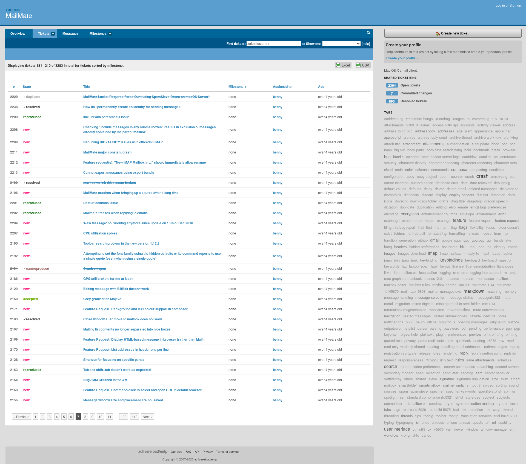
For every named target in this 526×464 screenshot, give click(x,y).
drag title (458, 201)
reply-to (510, 353)
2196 (14, 192)
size (494, 378)
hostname (450, 246)
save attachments (480, 359)
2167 (14, 329)
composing (478, 169)
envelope (467, 213)
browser (509, 149)
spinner (509, 391)
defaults (415, 188)
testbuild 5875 (439, 409)
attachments (433, 143)
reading (433, 346)
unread (464, 422)
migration (402, 303)
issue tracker (502, 253)
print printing (493, 334)
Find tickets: (236, 43)
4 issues (423, 124)
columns (422, 169)
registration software (400, 353)
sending (467, 372)
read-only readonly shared (404, 346)
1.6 (494, 118)
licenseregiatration (480, 266)
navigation (392, 315)
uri (488, 422)
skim (504, 378)
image (513, 246)
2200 (14, 116)
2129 (14, 288)
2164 (14, 379)
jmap (388, 260)
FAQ (188, 451)
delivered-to (509, 188)
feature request (481, 220)
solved (488, 385)
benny (277, 96)
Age (321, 86)
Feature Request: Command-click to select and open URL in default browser (142, 389)
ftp (506, 233)
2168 (14, 389)
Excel (346, 65)
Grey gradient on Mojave (102, 298)
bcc (504, 143)
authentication (458, 143)
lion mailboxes (405, 272)
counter (457, 176)
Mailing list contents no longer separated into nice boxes (127, 329)
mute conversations (488, 309)
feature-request (507, 220)
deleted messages (483, 188)
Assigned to (282, 86)
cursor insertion (396, 182)
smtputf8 (474, 385)
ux (429, 429)
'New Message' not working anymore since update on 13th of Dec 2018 (138, 223)
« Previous (21, 416)
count (444, 176)
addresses (446, 131)
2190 (14, 243)
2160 (14, 298)
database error (447, 182)
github (423, 240)
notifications (393, 321)
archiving (511, 137)
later (434, 266)
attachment (412, 143)
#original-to (461, 118)
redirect (490, 346)
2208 (14, 129)
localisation (428, 272)
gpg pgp (478, 240)
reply (464, 353)
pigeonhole (409, 334)
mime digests (423, 303)
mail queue (485, 278)
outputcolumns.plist (399, 328)
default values (395, 188)
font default (416, 233)
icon (481, 246)
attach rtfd (392, 143)
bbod (495, 143)
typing (389, 422)
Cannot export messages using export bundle (118, 172)
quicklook (463, 340)
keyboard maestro (496, 260)
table (514, 403)
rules (459, 359)
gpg (466, 240)
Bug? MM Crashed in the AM (105, 379)
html (463, 246)
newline (489, 315)
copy (410, 176)
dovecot (401, 201)
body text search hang (444, 149)
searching (485, 366)
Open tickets (404, 85)
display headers (461, 194)
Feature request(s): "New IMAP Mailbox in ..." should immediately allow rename (144, 162)
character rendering (476, 162)
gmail (434, 240)
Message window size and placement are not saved (123, 400)
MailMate (19, 15)
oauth (420, 321)
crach (469, 176)
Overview (17, 33)
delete (439, 188)
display (441, 194)
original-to (497, 321)
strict (459, 397)
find (421, 227)
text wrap (492, 409)
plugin (440, 334)
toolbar (441, 415)
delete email (456, 188)
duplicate (407, 207)
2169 (14, 339)
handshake (502, 240)
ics (489, 246)
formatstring (437, 233)
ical (472, 246)
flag (454, 227)
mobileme (436, 309)
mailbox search (444, 284)
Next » (147, 416)
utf (415, 429)
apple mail (503, 131)
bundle (398, 156)
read (510, 340)
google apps (451, 240)
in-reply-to (471, 253)
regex (502, 346)
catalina (485, 156)
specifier (437, 391)
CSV (365, 65)
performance (494, 328)
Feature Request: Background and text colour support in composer (135, 308)
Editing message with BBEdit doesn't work (116, 288)
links (387, 272)
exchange (391, 220)
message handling (398, 297)
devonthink (392, 194)
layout (445, 266)
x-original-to (410, 435)
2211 (14, 152)
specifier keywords (461, 391)
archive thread (460, 137)
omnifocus (447, 321)
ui (417, 422)
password (451, 328)
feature (459, 220)
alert (468, 131)
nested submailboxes (450, 315)
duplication (425, 207)
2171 (14, 308)
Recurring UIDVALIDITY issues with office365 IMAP (123, 142)
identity (499, 246)
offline (431, 321)
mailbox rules (419, 284)
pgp (509, 328)
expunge (443, 220)
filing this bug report (399, 227)
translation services (476, 415)
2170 (14, 349)
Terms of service (227, 451)
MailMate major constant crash (107, 152)
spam (403, 391)
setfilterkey (393, 378)
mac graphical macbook (403, 278)
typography (405, 422)
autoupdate (480, 143)
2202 (14, 212)
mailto (433, 291)
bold (467, 149)
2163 (14, 369)
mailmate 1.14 (483, 284)
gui (489, 240)
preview (475, 334)
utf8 (422, 429)
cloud (388, 169)
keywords (391, 266)
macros (453, 278)
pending (475, 328)
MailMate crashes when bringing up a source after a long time (131, 192)
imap (433, 253)
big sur (399, 149)
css (513, 176)
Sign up (515, 5)
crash (482, 175)
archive (409, 137)
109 (124, 416)
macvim (468, 278)
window (472, 429)
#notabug (442, 118)
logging (445, 272)
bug (387, 156)
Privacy (208, 451)
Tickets (41, 33)
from (497, 233)
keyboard (472, 260)
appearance (483, 131)
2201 (14, 202)
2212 (14, 162)
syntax (502, 403)
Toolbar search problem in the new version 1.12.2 (121, 243)
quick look (445, 340)
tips (418, 415)
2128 (14, 359)
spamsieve (419, 391)
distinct (482, 194)
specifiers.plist (489, 391)
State (27, 86)
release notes (429, 353)
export (429, 220)
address (509, 124)
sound (514, 385)
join (397, 260)
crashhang (499, 176)
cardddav (469, 156)
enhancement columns (439, 213)
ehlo (452, 207)
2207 (14, 233)
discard (427, 194)
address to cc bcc (398, 131)
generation (407, 240)
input (485, 253)
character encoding (444, 162)
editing (441, 207)
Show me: (313, 43)
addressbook (425, 131)
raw (501, 340)
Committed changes (411, 93)
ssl (402, 397)
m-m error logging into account (477, 272)
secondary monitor (398, 372)
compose (459, 169)
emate (463, 207)
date (464, 182)
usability (504, 422)
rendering (450, 353)
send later (450, 372)
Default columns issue (100, 202)
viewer (458, 429)
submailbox (393, 403)
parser (422, 328)
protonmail (426, 340)
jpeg (405, 260)
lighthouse (505, 266)
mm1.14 (488, 303)
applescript (392, 137)
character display (412, 162)
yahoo (426, 435)
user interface (397, 429)
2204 (14, 223)
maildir (464, 284)
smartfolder (408, 385)
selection (433, 372)
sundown (436, 403)
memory (510, 291)
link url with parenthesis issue (106, 116)
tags (396, 409)
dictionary (411, 194)
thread (508, 409)
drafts (443, 201)
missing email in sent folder (458, 303)
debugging (502, 182)
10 (100, 416)
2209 (14, 142)
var (448, 429)
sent (479, 372)
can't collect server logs (441, 156)
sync (449, 403)
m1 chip (510, 272)
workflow (391, 435)
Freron (13, 9)
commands (440, 169)
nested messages (417, 315)
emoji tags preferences (488, 207)
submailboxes (416, 403)
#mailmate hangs (419, 118)
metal (388, 303)
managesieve (450, 291)
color (409, 169)
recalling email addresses (461, 346)
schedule (504, 359)
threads (407, 415)
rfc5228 (432, 359)
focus (490, 227)
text (456, 409)
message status (460, 297)
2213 (14, 172)
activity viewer (488, 124)
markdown (474, 291)
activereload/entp (152, 451)
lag (404, 266)
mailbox (502, 278)
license (458, 266)
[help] (366, 43)
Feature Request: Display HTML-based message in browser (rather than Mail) (143, 339)
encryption (410, 213)
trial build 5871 (505, 415)
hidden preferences (424, 246)
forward (473, 233)
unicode (438, 422)
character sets (505, 162)
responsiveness (410, 359)
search (390, 366)
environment (486, 213)
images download (412, 253)
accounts (467, 124)
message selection (430, 297)
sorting (501, 385)
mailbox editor (395, 284)
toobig (428, 415)
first (429, 227)
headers (400, 246)
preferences (457, 334)
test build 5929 (414, 409)
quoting (479, 340)
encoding (391, 213)
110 (135, 416)
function (390, 240)
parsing (435, 328)
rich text (446, 359)
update (478, 422)
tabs (387, 409)
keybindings (451, 260)
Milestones (95, 33)
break (495, 149)
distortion (498, 194)
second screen (507, 366)
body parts (415, 149)
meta (506, 297)
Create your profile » (402, 58)
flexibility (477, 227)
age (459, 131)
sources (390, 391)
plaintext (427, 334)
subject (488, 397)
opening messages (473, 321)
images (390, 253)
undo (425, 422)
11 (110, 416)
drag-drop (474, 201)
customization (422, 182)
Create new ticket (454, 33)
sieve (432, 378)
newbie (475, 315)
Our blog (176, 451)
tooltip (453, 415)
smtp (460, 385)
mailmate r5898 (413, 291)
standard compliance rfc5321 (430, 397)
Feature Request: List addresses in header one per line (126, 349)
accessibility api (445, 124)
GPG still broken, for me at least (108, 278)
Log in (500, 5)
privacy (410, 340)
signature (446, 378)
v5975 (439, 429)
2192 (14, 255)
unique (452, 422)
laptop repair (418, 266)
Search (368, 33)
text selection (472, 409)
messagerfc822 (488, 297)
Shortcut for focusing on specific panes (113, 359)
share (408, 378)
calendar (412, 156)
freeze (486, 233)
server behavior (497, 372)
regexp (515, 346)
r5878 (491, 340)
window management (497, 429)
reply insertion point (486, 353)
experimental (412, 220)
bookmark (481, 149)
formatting (457, 233)
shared (420, 378)
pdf (464, 328)
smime (448, 385)
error (501, 213)
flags (463, 227)
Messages (70, 33)
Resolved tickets (408, 101)
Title (86, 86)
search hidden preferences (421, 366)
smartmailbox (430, 385)
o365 (409, 321)
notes (502, 315)
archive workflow (487, 137)
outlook (513, 321)
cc (496, 156)
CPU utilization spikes (100, 233)
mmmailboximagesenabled (405, 309)
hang (388, 246)
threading (391, 415)
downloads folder (423, 201)
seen (420, 372)
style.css (473, 397)
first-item (441, 227)
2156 (14, 400)
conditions (497, 169)
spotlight (391, 397)
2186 (14, 278)
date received (480, 182)
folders (399, 233)
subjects (503, 397)
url (494, 422)
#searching (480, 118)
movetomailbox (459, 309)
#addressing (393, 118)
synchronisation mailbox (475, 403)
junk (414, 260)
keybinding (428, 260)
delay (428, 188)
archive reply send (432, 137)
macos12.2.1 (434, 278)
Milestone (237, 86)
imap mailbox (450, 253)
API (197, 451)
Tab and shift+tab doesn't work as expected (117, 369)
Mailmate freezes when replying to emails (115, 212)
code (399, 169)
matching (494, 291)
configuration (394, 176)
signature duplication (472, 378)
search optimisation (459, 366)
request (390, 359)
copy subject (427, 176)
